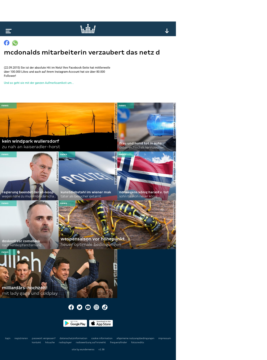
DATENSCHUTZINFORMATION (74, 338)
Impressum (164, 338)
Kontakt (37, 342)
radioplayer (65, 342)
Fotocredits (137, 342)
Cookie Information (102, 338)
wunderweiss (87, 349)
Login (7, 338)
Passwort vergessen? (44, 338)
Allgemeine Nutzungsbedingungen (135, 338)
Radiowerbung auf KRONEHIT (91, 342)
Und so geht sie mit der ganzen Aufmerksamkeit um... (39, 83)
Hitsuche (50, 342)
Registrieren (21, 338)
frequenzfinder (119, 342)
